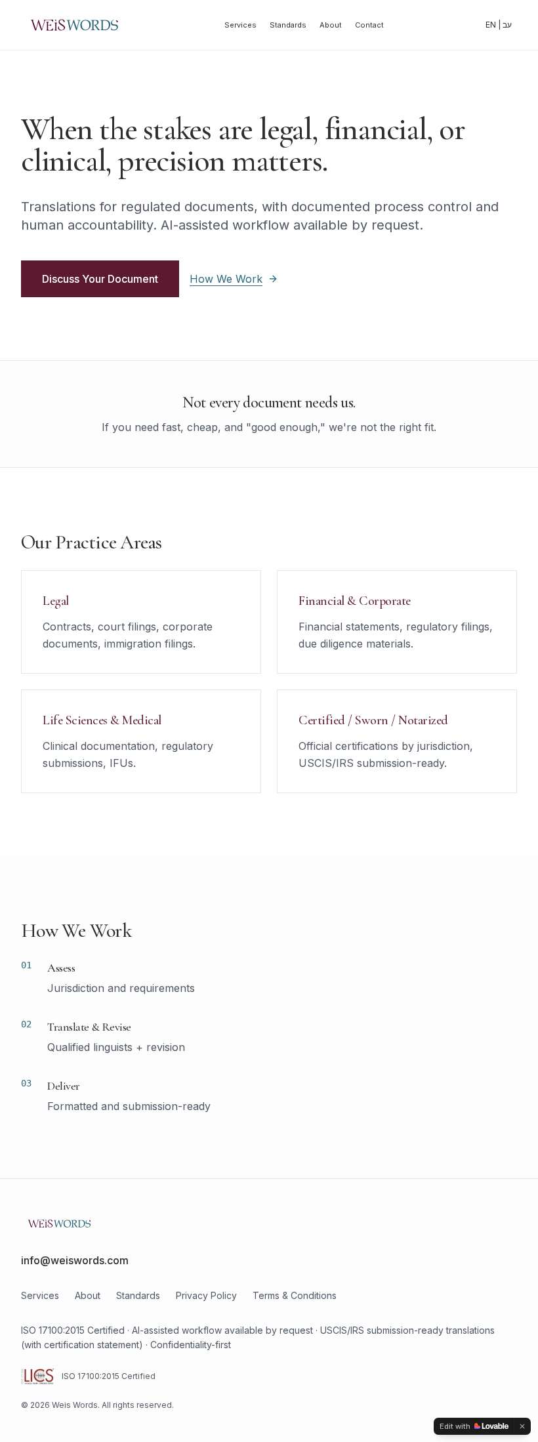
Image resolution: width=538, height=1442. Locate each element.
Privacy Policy (206, 1295)
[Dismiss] (522, 1426)
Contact (369, 25)
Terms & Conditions (295, 1295)
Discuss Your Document (100, 278)
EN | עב (499, 25)
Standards (288, 25)
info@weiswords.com (75, 1260)
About (331, 25)
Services (240, 25)
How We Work (226, 278)
